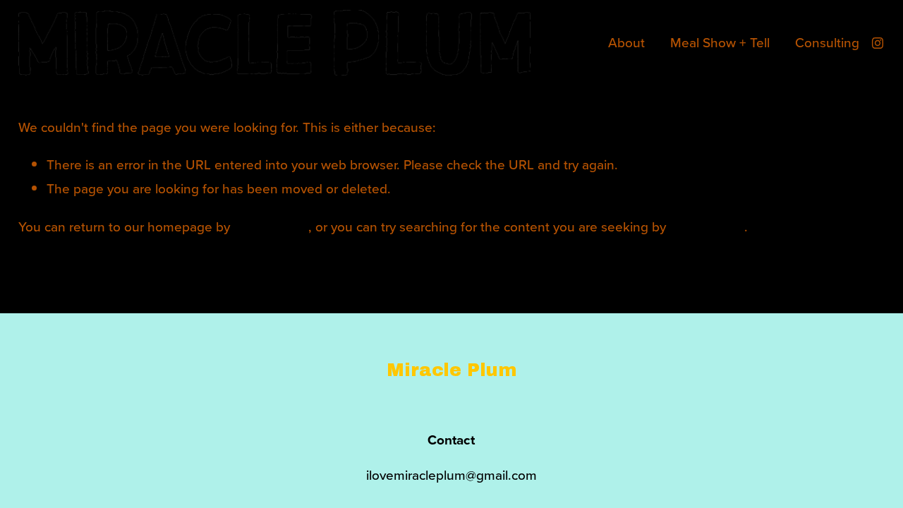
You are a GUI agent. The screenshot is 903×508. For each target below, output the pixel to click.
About (626, 42)
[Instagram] (878, 43)
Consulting (827, 42)
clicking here (271, 226)
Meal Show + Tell (720, 42)
